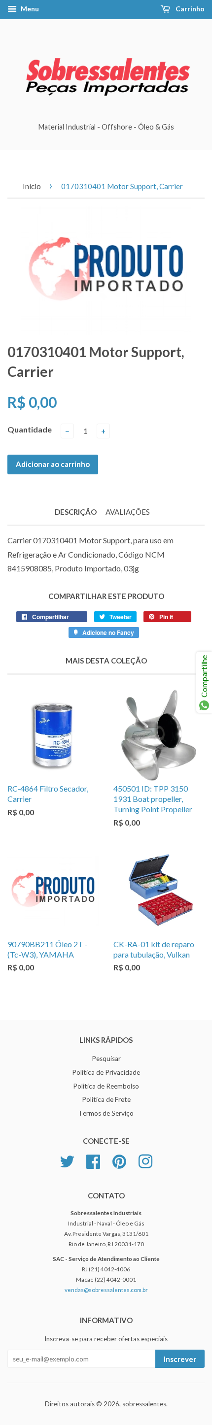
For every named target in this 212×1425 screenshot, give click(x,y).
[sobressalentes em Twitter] (67, 1160)
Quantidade (29, 429)
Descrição (76, 511)
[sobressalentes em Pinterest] (119, 1160)
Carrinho (189, 8)
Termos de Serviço (106, 1113)
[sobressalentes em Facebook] (93, 1160)
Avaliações (128, 511)
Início (32, 186)
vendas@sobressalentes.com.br (106, 1290)
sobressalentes (144, 1404)
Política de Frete (106, 1099)
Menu (29, 8)
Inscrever (180, 1359)
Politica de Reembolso (106, 1086)
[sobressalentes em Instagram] (145, 1160)
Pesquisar (106, 1058)
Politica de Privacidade (106, 1072)
